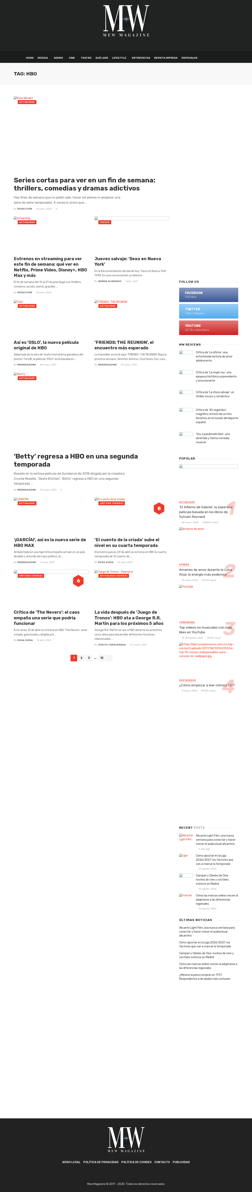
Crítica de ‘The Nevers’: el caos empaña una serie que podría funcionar (47, 618)
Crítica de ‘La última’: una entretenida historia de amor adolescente (214, 356)
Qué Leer (101, 57)
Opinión (184, 564)
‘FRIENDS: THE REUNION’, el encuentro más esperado (124, 345)
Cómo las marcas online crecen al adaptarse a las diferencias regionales (217, 899)
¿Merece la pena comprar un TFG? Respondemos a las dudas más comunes (204, 977)
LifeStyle (119, 57)
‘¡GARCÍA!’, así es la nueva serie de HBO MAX (50, 542)
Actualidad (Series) (113, 576)
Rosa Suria (106, 562)
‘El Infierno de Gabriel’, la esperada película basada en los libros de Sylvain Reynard (206, 512)
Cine (72, 57)
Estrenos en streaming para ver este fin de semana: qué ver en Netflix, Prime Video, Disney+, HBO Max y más (50, 267)
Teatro (86, 57)
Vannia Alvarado (109, 281)
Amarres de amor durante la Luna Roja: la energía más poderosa (205, 572)
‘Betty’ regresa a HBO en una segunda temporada (76, 460)
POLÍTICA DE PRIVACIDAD (101, 1162)
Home (30, 57)
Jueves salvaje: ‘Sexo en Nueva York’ (127, 261)
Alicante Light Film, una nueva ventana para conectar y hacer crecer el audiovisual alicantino (215, 840)
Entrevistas (141, 57)
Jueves (105, 222)
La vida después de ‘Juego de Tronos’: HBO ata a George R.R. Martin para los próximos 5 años (128, 618)
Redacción (24, 208)
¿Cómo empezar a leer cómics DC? (207, 685)
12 (101, 658)
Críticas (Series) (111, 503)
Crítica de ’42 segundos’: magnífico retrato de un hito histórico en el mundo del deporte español (217, 416)
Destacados (187, 680)
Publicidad (181, 1162)
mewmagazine (26, 364)
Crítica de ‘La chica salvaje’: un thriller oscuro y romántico (215, 394)
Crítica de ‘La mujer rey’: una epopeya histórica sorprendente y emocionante (216, 376)
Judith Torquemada (112, 644)
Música (43, 57)
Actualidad (27, 102)
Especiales (189, 57)
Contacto (162, 1162)
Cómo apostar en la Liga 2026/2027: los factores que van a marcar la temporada (214, 860)
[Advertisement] (208, 213)
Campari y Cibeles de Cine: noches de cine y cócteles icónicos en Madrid (212, 879)
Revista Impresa (166, 57)
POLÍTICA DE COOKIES (136, 1162)
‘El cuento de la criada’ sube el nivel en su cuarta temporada (126, 542)
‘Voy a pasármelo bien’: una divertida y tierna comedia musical (213, 438)
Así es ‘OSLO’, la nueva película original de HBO (46, 345)
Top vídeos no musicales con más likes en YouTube (205, 629)
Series (58, 57)
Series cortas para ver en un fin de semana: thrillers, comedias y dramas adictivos (84, 184)
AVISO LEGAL (71, 1162)
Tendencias (187, 622)
